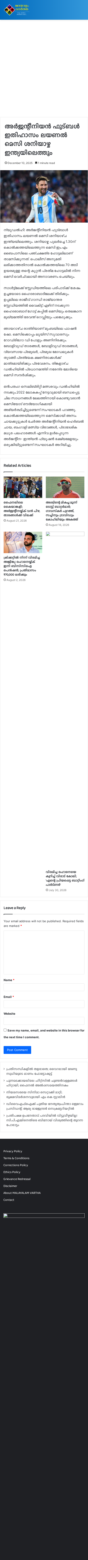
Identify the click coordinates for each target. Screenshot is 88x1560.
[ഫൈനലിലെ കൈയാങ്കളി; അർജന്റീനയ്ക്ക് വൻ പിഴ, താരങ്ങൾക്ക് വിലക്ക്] (23, 487)
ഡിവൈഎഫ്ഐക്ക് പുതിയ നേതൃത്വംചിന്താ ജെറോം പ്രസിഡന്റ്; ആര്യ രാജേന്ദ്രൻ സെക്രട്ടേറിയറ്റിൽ (44, 1106)
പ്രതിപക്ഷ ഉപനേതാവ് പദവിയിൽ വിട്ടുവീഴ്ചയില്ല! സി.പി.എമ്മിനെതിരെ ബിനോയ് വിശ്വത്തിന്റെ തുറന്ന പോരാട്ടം (44, 1120)
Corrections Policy (15, 1165)
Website (9, 1013)
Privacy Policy (12, 1151)
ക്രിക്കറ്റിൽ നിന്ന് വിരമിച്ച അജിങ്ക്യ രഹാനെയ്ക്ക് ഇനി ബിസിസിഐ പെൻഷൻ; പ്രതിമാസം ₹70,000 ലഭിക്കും (22, 566)
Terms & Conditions (16, 1158)
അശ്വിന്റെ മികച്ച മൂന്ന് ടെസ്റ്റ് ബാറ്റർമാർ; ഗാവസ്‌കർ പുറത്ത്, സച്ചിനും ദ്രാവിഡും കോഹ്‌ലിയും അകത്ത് (62, 511)
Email (9, 997)
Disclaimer (10, 1186)
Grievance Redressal (16, 1179)
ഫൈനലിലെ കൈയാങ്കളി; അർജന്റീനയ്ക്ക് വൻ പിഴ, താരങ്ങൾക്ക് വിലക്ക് (22, 508)
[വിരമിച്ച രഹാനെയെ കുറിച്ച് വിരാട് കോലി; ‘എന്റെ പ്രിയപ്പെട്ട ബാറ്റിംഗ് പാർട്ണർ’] (65, 700)
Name (9, 980)
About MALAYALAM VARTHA (22, 1192)
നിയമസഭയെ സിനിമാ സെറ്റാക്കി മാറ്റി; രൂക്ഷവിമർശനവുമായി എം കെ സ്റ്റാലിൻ (35, 1094)
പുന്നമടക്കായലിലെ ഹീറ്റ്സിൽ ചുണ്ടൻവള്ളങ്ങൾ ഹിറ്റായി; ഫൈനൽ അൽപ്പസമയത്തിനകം (41, 1082)
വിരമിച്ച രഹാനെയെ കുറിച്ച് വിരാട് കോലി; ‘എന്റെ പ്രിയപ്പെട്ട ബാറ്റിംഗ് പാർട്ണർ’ (65, 878)
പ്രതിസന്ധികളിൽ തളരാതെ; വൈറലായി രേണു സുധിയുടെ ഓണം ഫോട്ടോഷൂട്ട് (41, 1071)
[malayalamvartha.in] (16, 10)
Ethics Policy (11, 1172)
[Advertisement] (44, 70)
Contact (8, 1199)
